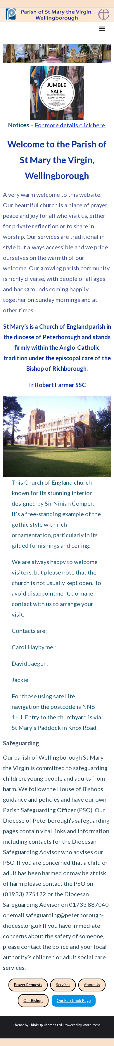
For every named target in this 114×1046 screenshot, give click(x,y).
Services (63, 984)
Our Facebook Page (74, 1000)
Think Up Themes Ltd (45, 1025)
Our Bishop (33, 1000)
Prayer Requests (28, 984)
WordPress (91, 1025)
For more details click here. (70, 124)
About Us (92, 984)
